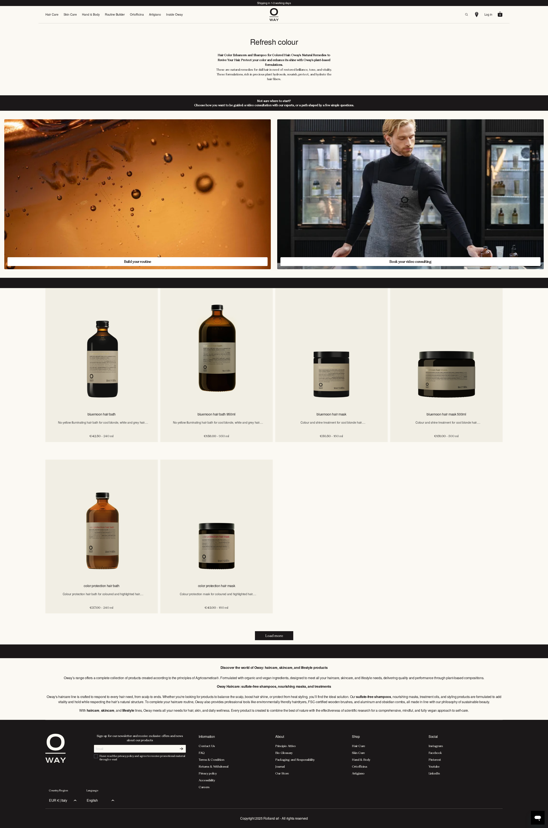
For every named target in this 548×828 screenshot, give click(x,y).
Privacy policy (208, 773)
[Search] (466, 14)
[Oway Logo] (274, 14)
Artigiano (155, 14)
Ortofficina (137, 14)
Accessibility (207, 780)
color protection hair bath (101, 585)
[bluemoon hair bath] (101, 348)
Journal (280, 766)
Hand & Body (91, 14)
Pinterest (435, 759)
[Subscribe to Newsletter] (181, 749)
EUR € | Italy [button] (58, 800)
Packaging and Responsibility (295, 759)
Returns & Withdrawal (213, 766)
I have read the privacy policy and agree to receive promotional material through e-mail (142, 757)
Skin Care (70, 14)
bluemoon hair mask (331, 414)
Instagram (436, 746)
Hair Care (51, 14)
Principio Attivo (285, 746)
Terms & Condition (211, 759)
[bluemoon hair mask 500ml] (446, 348)
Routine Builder (115, 14)
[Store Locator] (476, 14)
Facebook (435, 753)
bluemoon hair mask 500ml (446, 414)
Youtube (434, 766)
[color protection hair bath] (101, 520)
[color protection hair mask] (216, 520)
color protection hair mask (216, 585)
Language (92, 790)
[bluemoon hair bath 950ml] (216, 348)
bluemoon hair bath (102, 414)
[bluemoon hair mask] (331, 348)
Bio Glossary (284, 753)
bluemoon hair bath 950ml (216, 414)
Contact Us (207, 746)
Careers (204, 787)
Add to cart (101, 446)
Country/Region (58, 790)
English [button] (92, 800)
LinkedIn (434, 773)
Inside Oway (174, 14)
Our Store (282, 773)
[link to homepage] (55, 761)
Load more (274, 636)
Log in (488, 14)
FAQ (202, 753)
